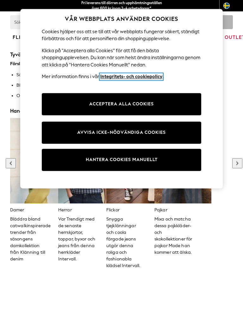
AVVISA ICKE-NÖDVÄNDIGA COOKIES (121, 132)
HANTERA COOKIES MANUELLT (122, 159)
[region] (121, 98)
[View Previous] (11, 163)
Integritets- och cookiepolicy (131, 76)
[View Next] (237, 163)
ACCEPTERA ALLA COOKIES (121, 104)
